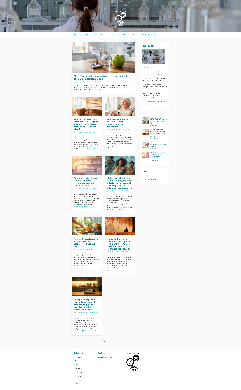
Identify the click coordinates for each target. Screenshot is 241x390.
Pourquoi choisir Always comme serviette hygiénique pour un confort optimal (86, 182)
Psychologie (112, 35)
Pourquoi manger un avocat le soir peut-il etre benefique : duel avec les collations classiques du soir (84, 305)
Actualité (77, 35)
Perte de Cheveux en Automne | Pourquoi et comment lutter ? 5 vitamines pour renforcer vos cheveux (119, 244)
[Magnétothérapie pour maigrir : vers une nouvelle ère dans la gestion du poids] (103, 57)
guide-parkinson (81, 82)
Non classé (78, 372)
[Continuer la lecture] (100, 89)
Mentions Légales (150, 179)
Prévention (128, 35)
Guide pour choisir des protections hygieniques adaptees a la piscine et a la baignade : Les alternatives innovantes (119, 183)
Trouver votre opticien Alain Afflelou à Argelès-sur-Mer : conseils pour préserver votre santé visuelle (86, 124)
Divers (155, 35)
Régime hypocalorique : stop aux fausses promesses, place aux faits (86, 243)
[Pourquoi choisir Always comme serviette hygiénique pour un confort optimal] (87, 165)
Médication (143, 35)
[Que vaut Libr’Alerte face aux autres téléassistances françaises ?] (120, 106)
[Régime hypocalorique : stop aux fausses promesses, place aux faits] (87, 226)
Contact (146, 175)
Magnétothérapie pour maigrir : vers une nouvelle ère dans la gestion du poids (101, 77)
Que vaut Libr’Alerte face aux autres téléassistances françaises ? (117, 123)
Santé (88, 35)
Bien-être (99, 35)
